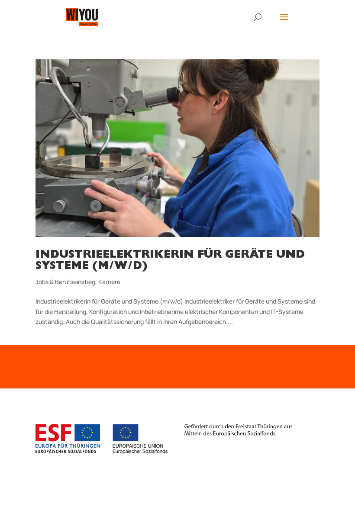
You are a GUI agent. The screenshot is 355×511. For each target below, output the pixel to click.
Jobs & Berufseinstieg (65, 282)
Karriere (109, 282)
